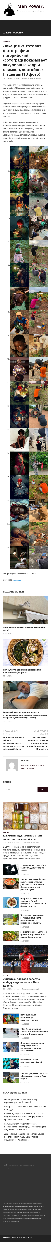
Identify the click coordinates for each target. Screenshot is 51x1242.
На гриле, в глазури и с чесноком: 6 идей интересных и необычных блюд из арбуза (33, 902)
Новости (6, 41)
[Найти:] (25, 789)
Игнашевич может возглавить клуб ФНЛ (31, 1060)
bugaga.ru (17, 580)
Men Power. (30, 6)
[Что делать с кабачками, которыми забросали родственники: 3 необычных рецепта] (11, 924)
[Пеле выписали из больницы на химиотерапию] (11, 1023)
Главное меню (14, 32)
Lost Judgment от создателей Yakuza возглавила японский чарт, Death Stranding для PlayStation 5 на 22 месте (25, 1127)
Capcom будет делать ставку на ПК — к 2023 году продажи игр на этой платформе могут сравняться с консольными (23, 1116)
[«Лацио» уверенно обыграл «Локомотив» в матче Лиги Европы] (11, 1082)
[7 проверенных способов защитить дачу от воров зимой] (11, 874)
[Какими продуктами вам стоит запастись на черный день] (25, 830)
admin (18, 79)
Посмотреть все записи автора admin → (32, 766)
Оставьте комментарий (31, 79)
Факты (6, 832)
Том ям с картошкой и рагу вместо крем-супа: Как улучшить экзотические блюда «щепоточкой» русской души (33, 884)
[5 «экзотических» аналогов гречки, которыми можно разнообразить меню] (11, 940)
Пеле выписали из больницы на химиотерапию (29, 1017)
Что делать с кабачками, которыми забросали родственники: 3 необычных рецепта (32, 919)
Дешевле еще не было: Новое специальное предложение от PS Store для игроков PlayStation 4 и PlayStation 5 (24, 1137)
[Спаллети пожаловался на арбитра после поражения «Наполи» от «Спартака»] (11, 1051)
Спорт (5, 975)
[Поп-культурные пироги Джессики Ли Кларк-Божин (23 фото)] (25, 667)
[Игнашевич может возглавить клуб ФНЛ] (11, 1068)
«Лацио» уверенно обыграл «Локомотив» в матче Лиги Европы (34, 1076)
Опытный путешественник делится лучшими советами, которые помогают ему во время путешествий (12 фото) (25, 715)
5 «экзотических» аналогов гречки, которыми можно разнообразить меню (33, 934)
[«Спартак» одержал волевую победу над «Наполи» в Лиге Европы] (25, 973)
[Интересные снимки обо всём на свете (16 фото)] (25, 624)
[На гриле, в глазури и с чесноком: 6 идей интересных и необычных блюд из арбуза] (11, 907)
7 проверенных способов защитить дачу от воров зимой (33, 868)
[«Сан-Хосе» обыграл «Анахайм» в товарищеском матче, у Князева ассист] (11, 1037)
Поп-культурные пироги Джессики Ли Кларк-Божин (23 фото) (22, 671)
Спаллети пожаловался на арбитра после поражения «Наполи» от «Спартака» (32, 1047)
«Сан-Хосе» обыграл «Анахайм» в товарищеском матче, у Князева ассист (34, 1031)
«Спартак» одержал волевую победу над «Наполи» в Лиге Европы (21, 982)
